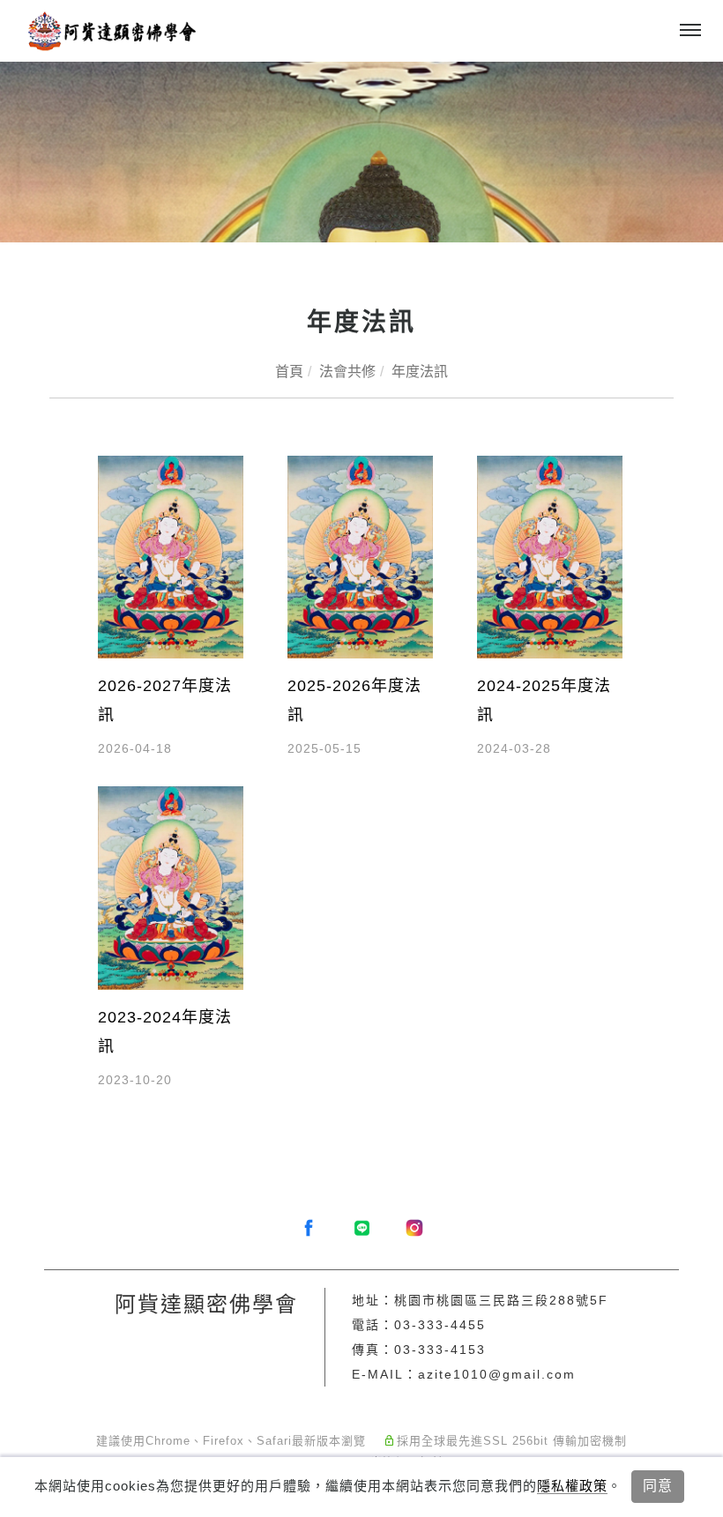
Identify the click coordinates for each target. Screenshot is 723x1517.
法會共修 (347, 371)
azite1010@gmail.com (497, 1374)
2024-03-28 (514, 748)
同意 (658, 1485)
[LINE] (361, 1228)
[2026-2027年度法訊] (170, 555)
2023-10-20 (135, 1080)
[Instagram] (414, 1228)
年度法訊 (419, 371)
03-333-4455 (440, 1325)
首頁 (289, 371)
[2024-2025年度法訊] (549, 555)
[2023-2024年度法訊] (170, 887)
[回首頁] (110, 31)
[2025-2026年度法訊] (360, 555)
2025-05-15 (324, 748)
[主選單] (690, 30)
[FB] (308, 1228)
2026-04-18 (135, 748)
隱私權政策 (572, 1485)
